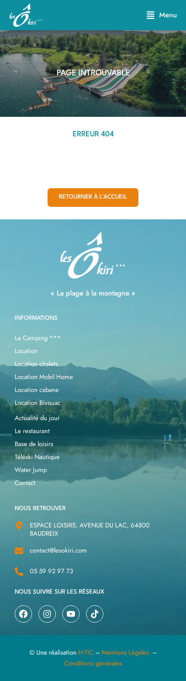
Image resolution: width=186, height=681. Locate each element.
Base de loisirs (34, 444)
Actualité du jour (37, 418)
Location (26, 351)
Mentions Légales (125, 652)
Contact (25, 483)
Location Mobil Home (44, 377)
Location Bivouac (38, 403)
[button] (161, 15)
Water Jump (31, 470)
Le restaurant (32, 431)
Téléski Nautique (37, 457)
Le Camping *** (38, 338)
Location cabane (37, 390)
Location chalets (36, 364)
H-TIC (85, 652)
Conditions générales (93, 663)
